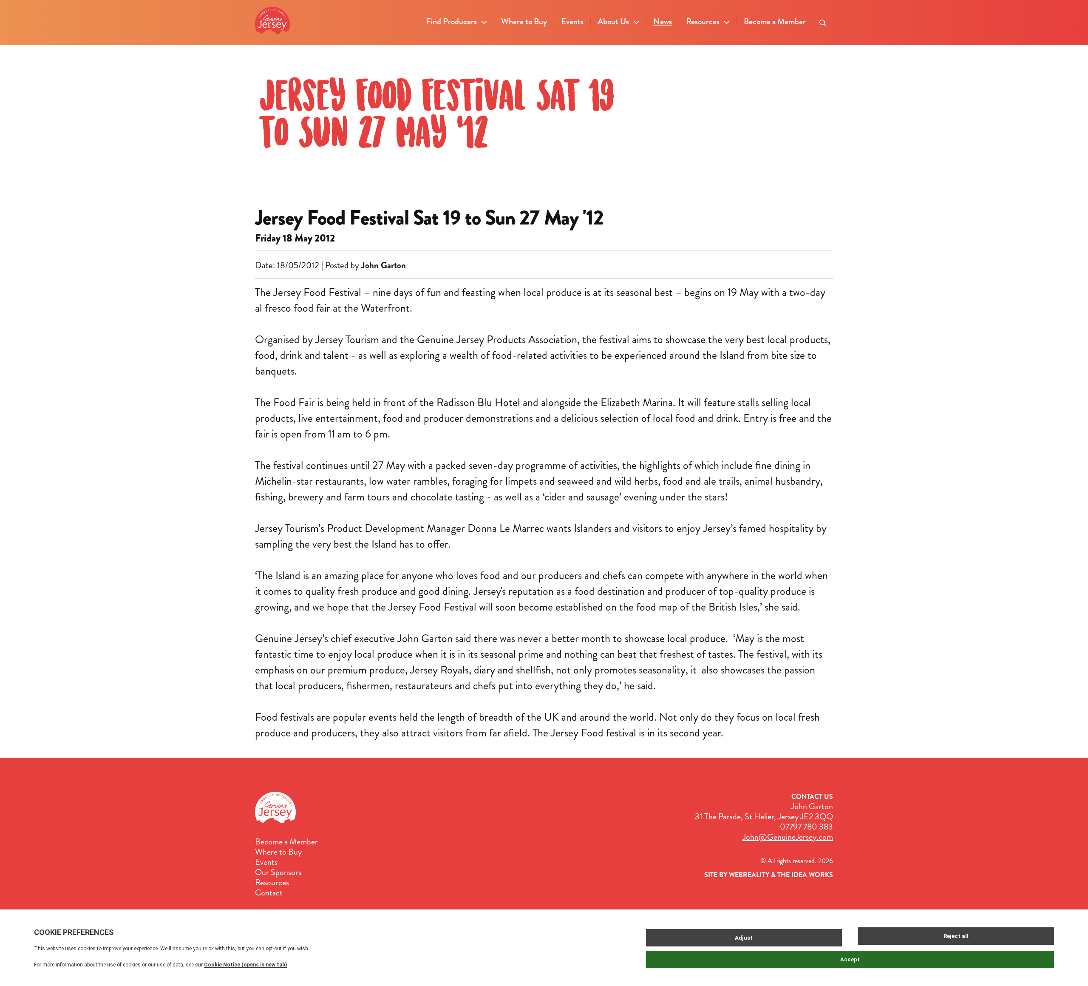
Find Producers (451, 21)
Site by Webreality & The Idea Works (768, 875)
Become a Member (775, 21)
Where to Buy (524, 21)
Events (572, 21)
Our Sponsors (278, 872)
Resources (703, 21)
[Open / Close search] (823, 20)
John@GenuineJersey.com (787, 837)
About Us (613, 21)
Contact (269, 893)
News (662, 21)
